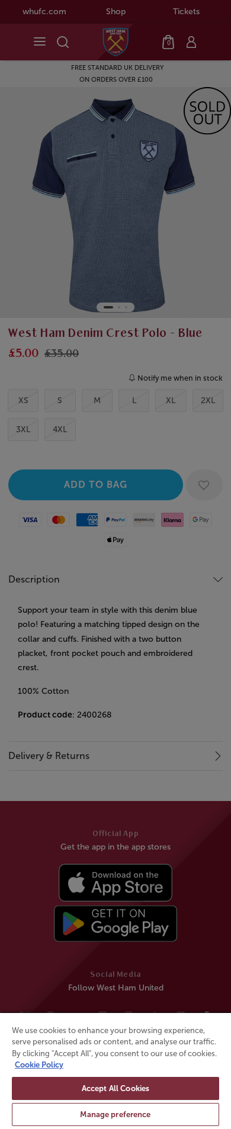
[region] (115, 1070)
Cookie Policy (39, 1064)
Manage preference (115, 1114)
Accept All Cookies (115, 1088)
